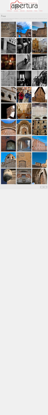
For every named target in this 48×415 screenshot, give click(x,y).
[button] (8, 29)
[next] (45, 103)
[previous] (3, 103)
